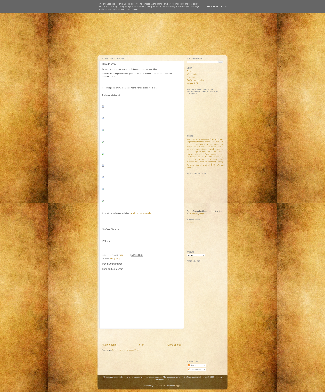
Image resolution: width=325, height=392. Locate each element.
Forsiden (190, 71)
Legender (197, 149)
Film (221, 142)
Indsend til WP (192, 83)
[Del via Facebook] (139, 255)
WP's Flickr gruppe (196, 214)
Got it (224, 6)
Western (190, 167)
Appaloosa (205, 139)
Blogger (177, 386)
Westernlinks (192, 74)
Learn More (212, 6)
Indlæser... (191, 222)
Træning (219, 162)
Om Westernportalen (195, 80)
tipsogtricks (199, 162)
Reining (190, 159)
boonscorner (199, 142)
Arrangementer (216, 139)
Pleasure (214, 154)
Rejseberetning (200, 159)
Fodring (190, 144)
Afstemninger (191, 139)
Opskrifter (198, 154)
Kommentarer (195, 369)
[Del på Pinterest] (141, 255)
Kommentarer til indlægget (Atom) (126, 350)
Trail (206, 162)
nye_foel (198, 152)
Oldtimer (190, 154)
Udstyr (198, 165)
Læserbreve (219, 149)
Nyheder (206, 151)
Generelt (202, 147)
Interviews (190, 149)
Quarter (208, 157)
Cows (217, 142)
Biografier (190, 142)
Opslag (193, 365)
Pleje (221, 154)
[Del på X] (136, 255)
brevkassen (209, 142)
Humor (220, 147)
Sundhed (190, 162)
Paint (207, 154)
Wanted (220, 165)
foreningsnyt (200, 144)
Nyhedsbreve (217, 151)
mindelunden (191, 152)
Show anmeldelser (215, 159)
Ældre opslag (174, 344)
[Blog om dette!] (134, 255)
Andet (198, 139)
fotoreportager (115, 259)
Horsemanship (211, 147)
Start (141, 344)
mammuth (161, 386)
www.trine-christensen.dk (140, 213)
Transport (212, 162)
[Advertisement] (162, 37)
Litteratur (204, 149)
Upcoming (208, 164)
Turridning (190, 165)
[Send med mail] (132, 255)
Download (191, 77)
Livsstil (211, 149)
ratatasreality (218, 157)
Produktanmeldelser (195, 157)
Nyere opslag (109, 344)
